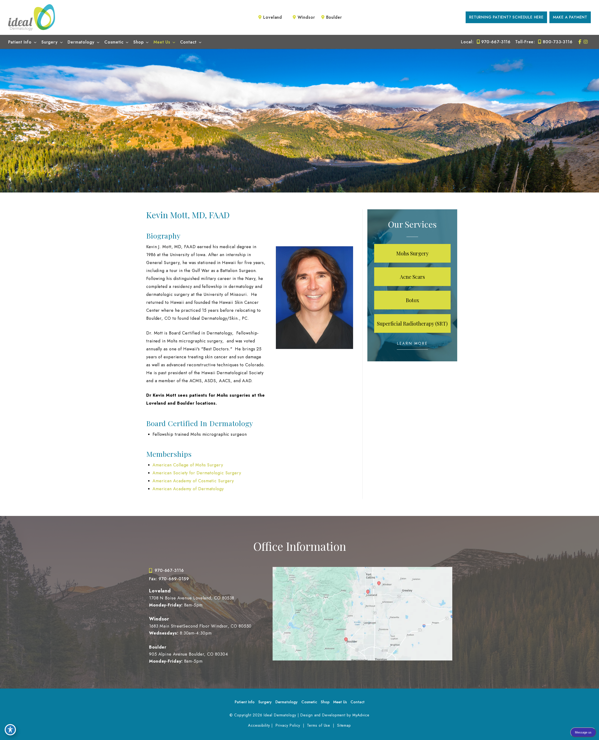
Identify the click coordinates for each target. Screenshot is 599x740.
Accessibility (259, 725)
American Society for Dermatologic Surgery (197, 473)
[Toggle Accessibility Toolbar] (10, 729)
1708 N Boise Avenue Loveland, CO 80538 (191, 598)
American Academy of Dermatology (188, 489)
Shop (325, 702)
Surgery (265, 702)
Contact (358, 702)
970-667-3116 (496, 42)
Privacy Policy (287, 725)
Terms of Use (319, 725)
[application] (34, 42)
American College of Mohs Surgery (188, 465)
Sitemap (343, 725)
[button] (508, 17)
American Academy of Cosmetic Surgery (193, 481)
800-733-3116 (558, 42)
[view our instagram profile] (585, 42)
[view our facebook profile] (580, 42)
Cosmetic (309, 702)
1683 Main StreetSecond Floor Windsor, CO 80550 (200, 626)
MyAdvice (360, 715)
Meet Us (340, 702)
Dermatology (286, 702)
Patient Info (245, 702)
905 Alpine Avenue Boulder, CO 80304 (188, 654)
